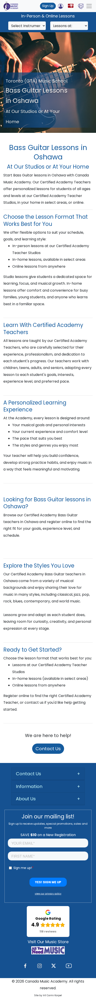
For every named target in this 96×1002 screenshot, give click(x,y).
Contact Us (48, 749)
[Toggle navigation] (89, 6)
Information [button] (29, 786)
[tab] (48, 774)
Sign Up (48, 6)
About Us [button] (26, 799)
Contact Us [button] (28, 774)
